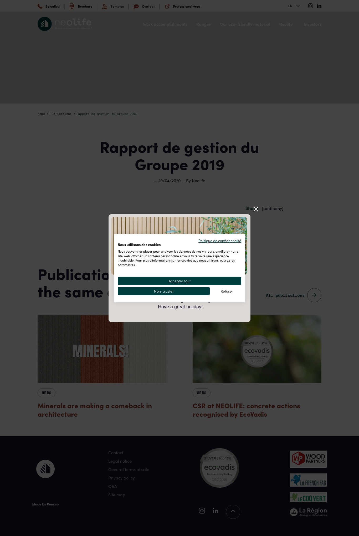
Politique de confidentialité (219, 240)
